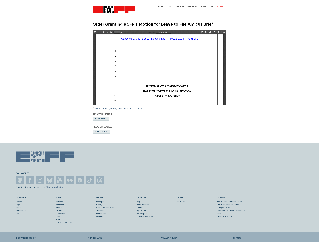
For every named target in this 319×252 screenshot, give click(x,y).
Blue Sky (50, 180)
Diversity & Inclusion (64, 222)
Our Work (180, 6)
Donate (220, 6)
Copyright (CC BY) (26, 238)
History (59, 210)
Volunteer (60, 204)
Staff (58, 219)
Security (19, 207)
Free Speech (101, 201)
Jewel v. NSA (101, 131)
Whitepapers (142, 213)
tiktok (90, 180)
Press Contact (182, 201)
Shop (211, 6)
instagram (40, 180)
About (161, 6)
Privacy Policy (168, 238)
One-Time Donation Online (228, 204)
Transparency (101, 210)
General (19, 201)
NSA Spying (100, 119)
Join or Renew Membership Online (231, 201)
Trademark (95, 238)
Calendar (59, 201)
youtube (60, 180)
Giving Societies (223, 207)
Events (139, 207)
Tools (203, 6)
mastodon (20, 180)
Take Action (192, 6)
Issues (170, 6)
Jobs (58, 216)
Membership (21, 210)
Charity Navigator (54, 187)
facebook (30, 180)
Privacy (99, 204)
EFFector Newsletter (145, 216)
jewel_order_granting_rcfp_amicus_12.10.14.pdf (119, 108)
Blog (138, 201)
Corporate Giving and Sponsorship (231, 210)
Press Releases (143, 204)
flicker (70, 180)
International (101, 213)
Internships (60, 213)
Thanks (237, 238)
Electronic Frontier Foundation (114, 11)
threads (100, 180)
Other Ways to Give (224, 216)
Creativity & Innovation (105, 207)
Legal (18, 204)
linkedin (80, 180)
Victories (59, 207)
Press (18, 213)
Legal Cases (141, 210)
